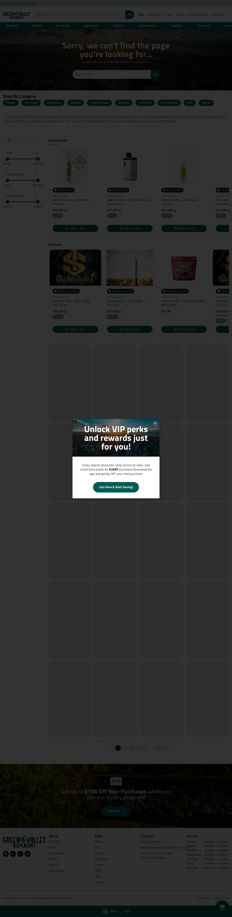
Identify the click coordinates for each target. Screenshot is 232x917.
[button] (155, 423)
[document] (116, 458)
